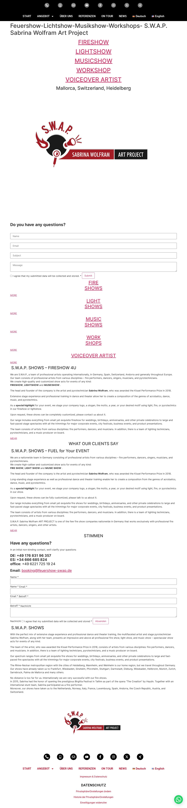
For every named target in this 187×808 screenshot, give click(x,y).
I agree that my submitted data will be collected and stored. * (46, 276)
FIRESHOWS (93, 285)
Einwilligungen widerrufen (93, 802)
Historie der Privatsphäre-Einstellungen (93, 797)
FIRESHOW (93, 42)
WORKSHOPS (93, 340)
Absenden (100, 621)
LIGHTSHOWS (93, 303)
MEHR (13, 438)
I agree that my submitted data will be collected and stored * (58, 621)
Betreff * (23, 596)
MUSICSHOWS (93, 321)
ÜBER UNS (66, 16)
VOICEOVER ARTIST (93, 79)
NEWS (123, 16)
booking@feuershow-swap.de (47, 570)
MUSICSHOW (93, 60)
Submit (88, 275)
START (27, 16)
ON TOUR (107, 16)
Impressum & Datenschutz (93, 776)
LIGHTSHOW (93, 51)
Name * (14, 577)
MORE (13, 295)
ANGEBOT (43, 16)
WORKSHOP (93, 70)
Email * (23, 586)
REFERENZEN (87, 16)
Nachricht (25, 606)
